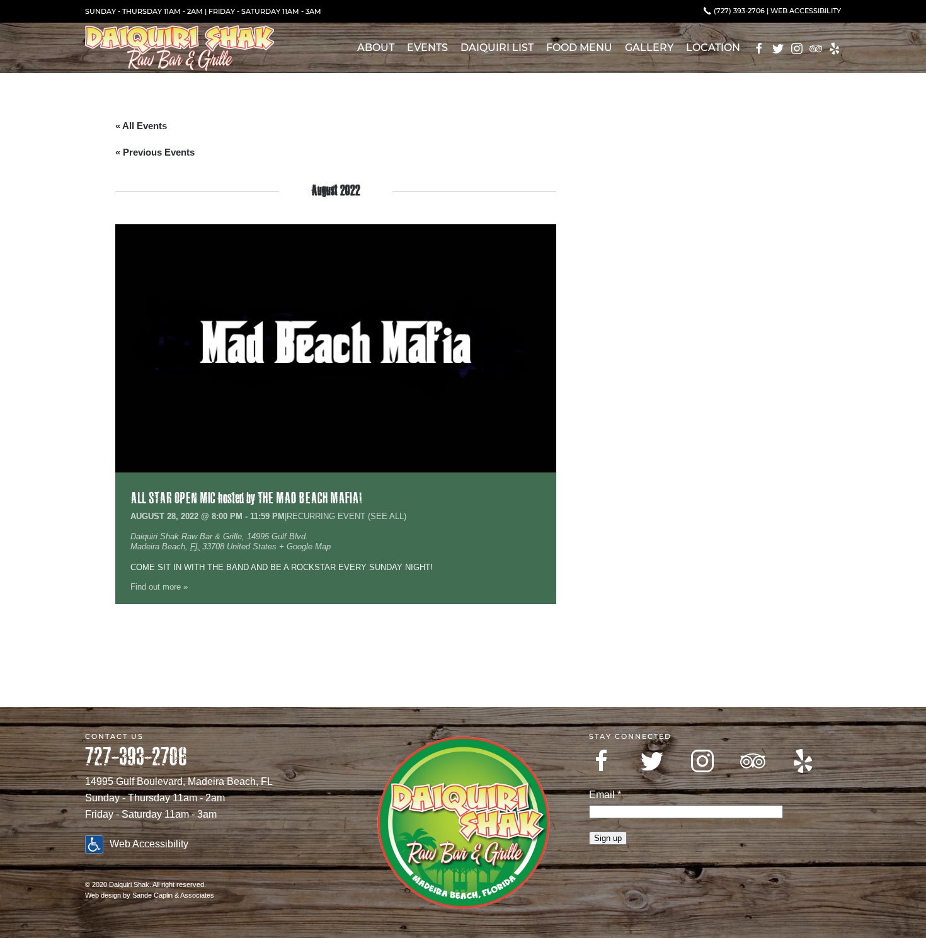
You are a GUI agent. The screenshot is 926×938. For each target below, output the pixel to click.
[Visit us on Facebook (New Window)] (759, 48)
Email (605, 794)
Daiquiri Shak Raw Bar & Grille (186, 536)
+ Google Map (305, 546)
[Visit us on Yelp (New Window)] (834, 48)
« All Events (141, 125)
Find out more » (159, 587)
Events (427, 48)
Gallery (649, 48)
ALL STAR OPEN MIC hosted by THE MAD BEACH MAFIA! (246, 498)
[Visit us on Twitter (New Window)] (778, 48)
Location (713, 48)
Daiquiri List (497, 48)
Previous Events (155, 152)
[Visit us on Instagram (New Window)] (797, 48)
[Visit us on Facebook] (601, 761)
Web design (103, 895)
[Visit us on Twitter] (652, 761)
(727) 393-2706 (738, 10)
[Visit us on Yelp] (803, 761)
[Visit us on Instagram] (702, 761)
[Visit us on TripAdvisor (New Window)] (815, 48)
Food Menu (579, 48)
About (375, 48)
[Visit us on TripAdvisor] (752, 761)
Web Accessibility (805, 10)
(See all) (387, 516)
